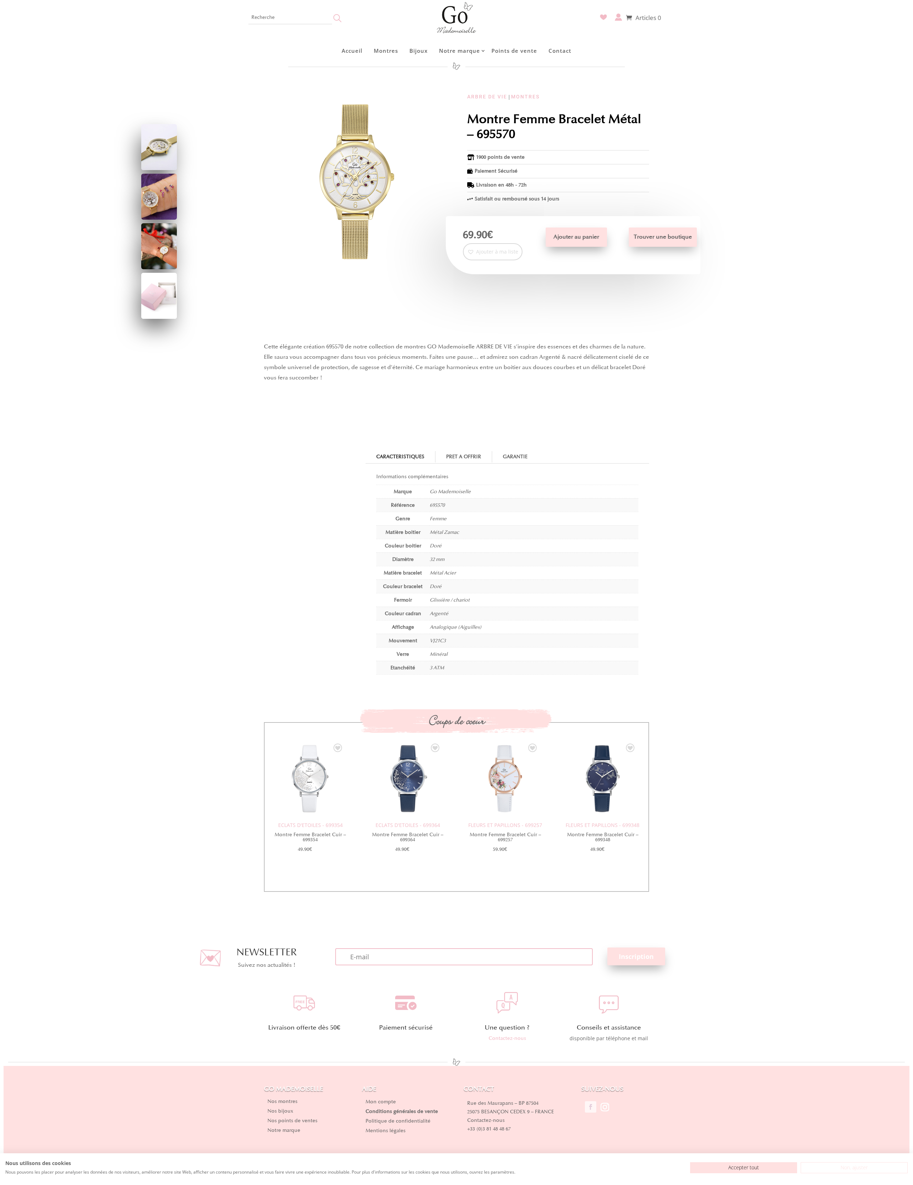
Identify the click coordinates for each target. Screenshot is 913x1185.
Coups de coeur (457, 721)
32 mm (437, 559)
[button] (492, 251)
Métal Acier (443, 573)
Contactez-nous (507, 1038)
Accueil (352, 50)
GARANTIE (515, 457)
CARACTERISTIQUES (400, 457)
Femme (438, 519)
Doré (436, 546)
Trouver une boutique (663, 236)
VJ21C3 (438, 641)
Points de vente (514, 50)
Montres (386, 50)
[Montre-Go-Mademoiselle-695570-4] (159, 168)
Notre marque (459, 50)
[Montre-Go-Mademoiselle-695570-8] (159, 267)
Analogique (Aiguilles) (455, 627)
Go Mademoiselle (450, 492)
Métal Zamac (444, 532)
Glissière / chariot (450, 600)
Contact (560, 50)
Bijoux (418, 50)
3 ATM (437, 668)
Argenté (439, 614)
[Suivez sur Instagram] (604, 1106)
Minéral (439, 654)
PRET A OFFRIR (463, 457)
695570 (437, 505)
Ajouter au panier (576, 236)
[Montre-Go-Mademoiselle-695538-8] (159, 316)
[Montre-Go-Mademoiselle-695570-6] (159, 217)
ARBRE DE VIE (487, 96)
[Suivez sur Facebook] (590, 1107)
